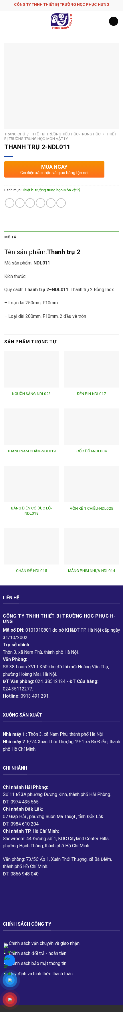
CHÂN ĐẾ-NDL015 (31, 570)
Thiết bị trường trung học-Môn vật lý (60, 136)
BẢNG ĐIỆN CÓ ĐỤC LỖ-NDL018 (31, 510)
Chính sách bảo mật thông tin (37, 963)
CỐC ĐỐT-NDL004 (91, 451)
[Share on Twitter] (30, 203)
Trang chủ (14, 134)
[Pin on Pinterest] (50, 203)
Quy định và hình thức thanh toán (41, 973)
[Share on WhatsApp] (9, 203)
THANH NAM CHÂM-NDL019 (31, 451)
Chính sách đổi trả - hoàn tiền (37, 953)
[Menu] (7, 21)
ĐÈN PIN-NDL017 (91, 393)
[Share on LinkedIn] (61, 203)
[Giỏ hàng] (113, 21)
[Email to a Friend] (40, 203)
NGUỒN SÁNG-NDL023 (31, 393)
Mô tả (10, 237)
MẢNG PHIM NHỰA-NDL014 (91, 570)
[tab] (61, 237)
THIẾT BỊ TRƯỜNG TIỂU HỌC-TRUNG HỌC (66, 134)
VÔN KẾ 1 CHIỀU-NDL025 (91, 508)
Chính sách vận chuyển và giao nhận (44, 943)
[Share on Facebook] (20, 203)
